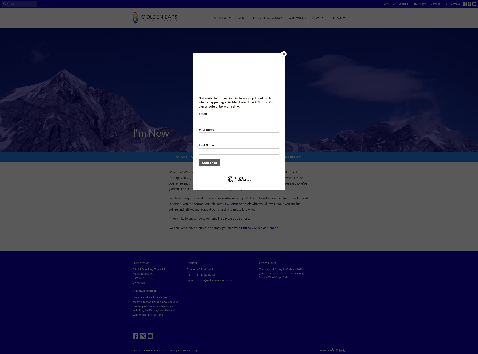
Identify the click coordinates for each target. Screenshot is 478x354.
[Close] (284, 54)
